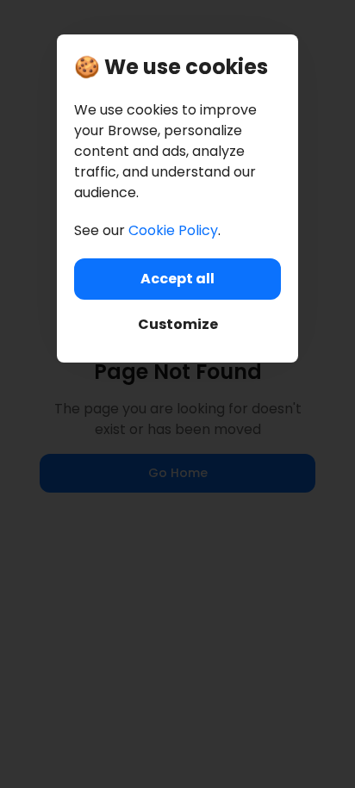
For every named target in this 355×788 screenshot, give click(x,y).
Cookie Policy (173, 230)
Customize (178, 324)
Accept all (177, 279)
